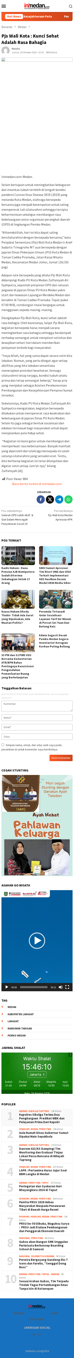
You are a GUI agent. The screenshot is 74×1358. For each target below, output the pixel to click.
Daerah (23, 1111)
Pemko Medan (17, 1035)
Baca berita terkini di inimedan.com (37, 484)
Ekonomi (24, 1198)
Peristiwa (45, 1129)
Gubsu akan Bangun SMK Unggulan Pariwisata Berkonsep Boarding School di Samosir (43, 1245)
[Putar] (7, 987)
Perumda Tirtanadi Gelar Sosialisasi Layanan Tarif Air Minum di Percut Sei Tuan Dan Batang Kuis (55, 619)
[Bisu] (61, 987)
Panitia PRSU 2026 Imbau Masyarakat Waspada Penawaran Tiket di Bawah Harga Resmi (42, 1205)
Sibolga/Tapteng (38, 1111)
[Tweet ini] (50, 499)
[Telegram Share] (59, 499)
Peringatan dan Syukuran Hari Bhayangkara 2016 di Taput (40, 1188)
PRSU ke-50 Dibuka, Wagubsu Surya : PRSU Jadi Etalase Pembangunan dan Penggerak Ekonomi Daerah (44, 1227)
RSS (39, 1334)
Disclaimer (36, 1319)
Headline (24, 1129)
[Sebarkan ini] (41, 499)
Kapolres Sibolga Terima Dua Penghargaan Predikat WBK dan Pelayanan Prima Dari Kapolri (42, 1118)
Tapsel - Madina (50, 1274)
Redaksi (19, 1313)
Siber (54, 1313)
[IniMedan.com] (37, 5)
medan (12, 1007)
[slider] (33, 987)
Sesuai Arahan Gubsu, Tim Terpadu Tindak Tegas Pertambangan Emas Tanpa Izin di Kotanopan (44, 1285)
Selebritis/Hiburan (42, 1256)
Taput (45, 1182)
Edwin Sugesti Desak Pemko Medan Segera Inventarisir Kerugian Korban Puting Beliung (54, 640)
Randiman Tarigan (20, 1028)
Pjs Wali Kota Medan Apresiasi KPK (60, 515)
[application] (37, 940)
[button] (37, 940)
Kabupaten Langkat (21, 1014)
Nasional (24, 1238)
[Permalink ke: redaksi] (5, 50)
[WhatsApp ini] (68, 499)
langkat (13, 1021)
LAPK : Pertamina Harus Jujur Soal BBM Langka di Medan (43, 1172)
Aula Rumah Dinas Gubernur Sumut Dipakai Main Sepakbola (43, 1134)
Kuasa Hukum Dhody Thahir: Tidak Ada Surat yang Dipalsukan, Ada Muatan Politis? (17, 617)
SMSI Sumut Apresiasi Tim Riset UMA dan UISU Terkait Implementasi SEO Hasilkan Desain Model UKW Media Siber (55, 575)
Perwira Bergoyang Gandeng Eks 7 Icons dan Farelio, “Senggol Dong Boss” (43, 1263)
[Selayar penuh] (67, 987)
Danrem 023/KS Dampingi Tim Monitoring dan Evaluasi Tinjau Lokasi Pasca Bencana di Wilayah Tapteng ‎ (41, 1154)
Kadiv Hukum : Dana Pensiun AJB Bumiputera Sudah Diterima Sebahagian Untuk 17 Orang (18, 575)
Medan (34, 1129)
